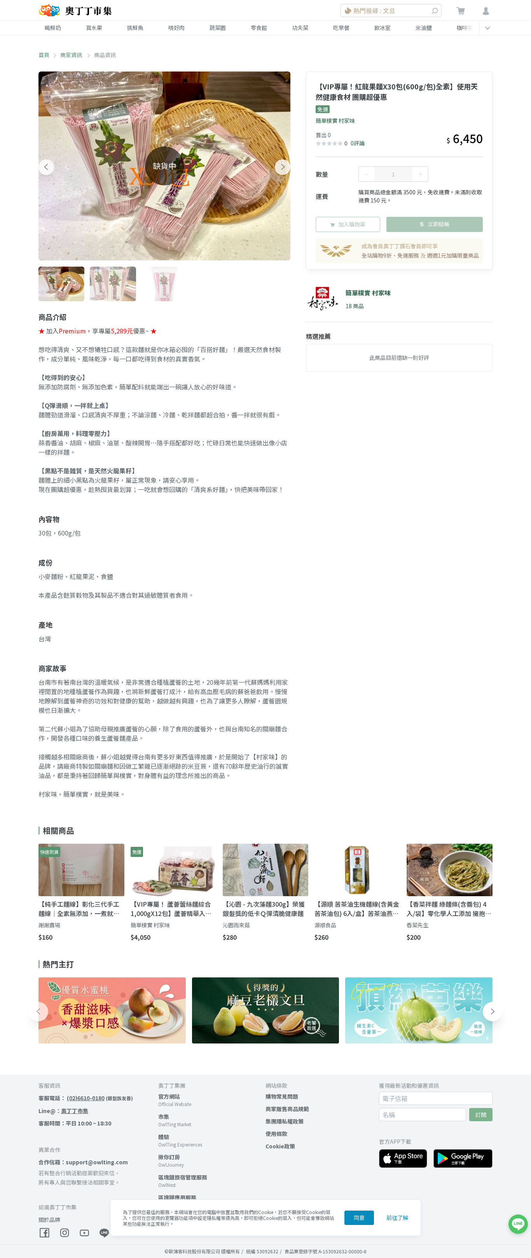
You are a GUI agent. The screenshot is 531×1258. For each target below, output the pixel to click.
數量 (322, 174)
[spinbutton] (393, 174)
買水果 (94, 27)
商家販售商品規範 (287, 1109)
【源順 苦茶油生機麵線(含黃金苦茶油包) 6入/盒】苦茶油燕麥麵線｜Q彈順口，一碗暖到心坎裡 (357, 908)
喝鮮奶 (53, 27)
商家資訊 (71, 55)
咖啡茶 (465, 27)
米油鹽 (424, 27)
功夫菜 (300, 27)
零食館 (259, 27)
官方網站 (169, 1096)
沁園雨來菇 (236, 925)
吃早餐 (341, 27)
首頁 (43, 55)
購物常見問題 (282, 1096)
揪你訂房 (169, 1157)
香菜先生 (417, 925)
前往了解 (397, 1217)
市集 (163, 1116)
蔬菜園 (218, 27)
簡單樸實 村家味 (335, 120)
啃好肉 (176, 27)
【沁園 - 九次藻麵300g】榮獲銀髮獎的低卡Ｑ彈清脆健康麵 (264, 908)
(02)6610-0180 (86, 1098)
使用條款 (276, 1134)
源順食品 (325, 925)
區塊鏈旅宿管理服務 (182, 1177)
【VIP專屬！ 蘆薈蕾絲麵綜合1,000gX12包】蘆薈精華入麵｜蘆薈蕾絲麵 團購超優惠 (171, 908)
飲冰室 (382, 27)
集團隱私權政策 (285, 1121)
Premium (72, 330)
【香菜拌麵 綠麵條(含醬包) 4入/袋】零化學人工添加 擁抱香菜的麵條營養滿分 (449, 908)
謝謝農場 (49, 925)
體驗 (163, 1137)
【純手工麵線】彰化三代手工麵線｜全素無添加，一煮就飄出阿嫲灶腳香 (78, 908)
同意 (359, 1217)
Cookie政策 (280, 1146)
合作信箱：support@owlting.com (83, 1162)
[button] (46, 167)
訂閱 (480, 1114)
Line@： (63, 1111)
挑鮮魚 (135, 27)
